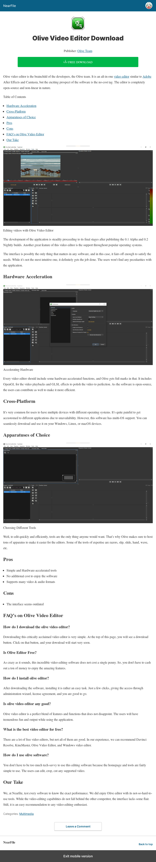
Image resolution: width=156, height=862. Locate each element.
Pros (9, 123)
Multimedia (26, 813)
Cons (9, 128)
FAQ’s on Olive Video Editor (25, 134)
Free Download (79, 62)
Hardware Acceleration (21, 105)
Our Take (12, 140)
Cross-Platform (16, 111)
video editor (121, 76)
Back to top (146, 844)
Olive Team (84, 51)
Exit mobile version (78, 856)
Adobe (147, 76)
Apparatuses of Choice (21, 117)
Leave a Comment (78, 826)
